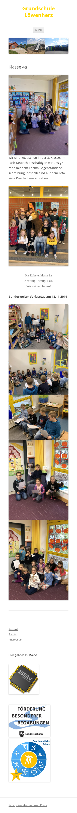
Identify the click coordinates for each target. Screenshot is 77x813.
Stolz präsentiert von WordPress (28, 805)
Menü (38, 29)
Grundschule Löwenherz (38, 11)
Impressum (15, 639)
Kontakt (13, 629)
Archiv (12, 634)
